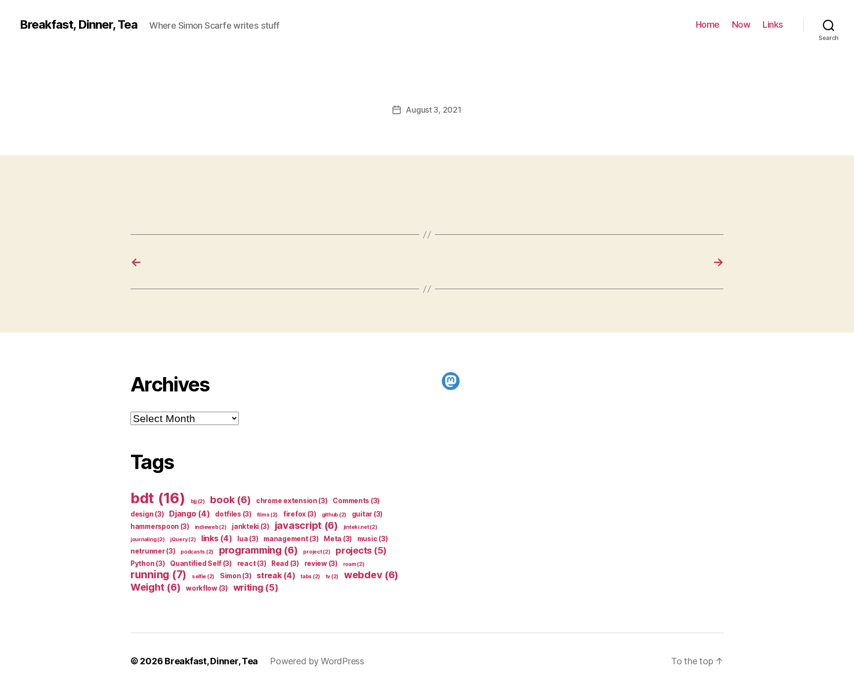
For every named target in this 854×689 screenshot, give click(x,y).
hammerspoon (159, 526)
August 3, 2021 (433, 110)
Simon (236, 576)
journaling (147, 539)
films (267, 515)
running (158, 574)
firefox (299, 514)
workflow (207, 588)
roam (354, 564)
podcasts (197, 552)
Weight (155, 587)
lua (247, 539)
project (316, 552)
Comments (356, 501)
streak (275, 575)
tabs (310, 576)
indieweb (211, 527)
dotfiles (233, 514)
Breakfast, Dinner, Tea (78, 25)
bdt (157, 498)
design (147, 514)
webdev (371, 575)
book (230, 500)
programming (258, 550)
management (290, 539)
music (372, 539)
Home (708, 24)
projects (361, 550)
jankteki (250, 526)
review (321, 563)
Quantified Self (201, 563)
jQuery (183, 539)
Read (285, 563)
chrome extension (292, 501)
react (251, 563)
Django (189, 513)
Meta (338, 539)
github (334, 515)
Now (741, 24)
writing (255, 587)
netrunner (152, 551)
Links (773, 24)
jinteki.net (360, 527)
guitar (367, 514)
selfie (203, 576)
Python (147, 563)
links (216, 538)
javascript (306, 525)
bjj (198, 501)
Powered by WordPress (317, 661)
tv (332, 576)
